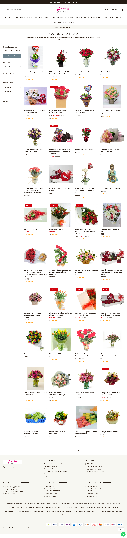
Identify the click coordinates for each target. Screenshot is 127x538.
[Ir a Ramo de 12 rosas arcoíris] (35, 339)
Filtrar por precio (9, 73)
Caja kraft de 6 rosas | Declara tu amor (58, 112)
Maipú (62, 511)
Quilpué (32, 503)
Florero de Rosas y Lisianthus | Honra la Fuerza (35, 151)
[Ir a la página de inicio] (63, 9)
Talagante (103, 511)
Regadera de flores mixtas (110, 111)
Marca (5, 78)
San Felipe (75, 503)
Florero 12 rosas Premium (84, 72)
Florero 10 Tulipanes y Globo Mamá (35, 73)
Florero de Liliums (56, 229)
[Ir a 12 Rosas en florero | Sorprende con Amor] (86, 339)
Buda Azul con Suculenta (110, 188)
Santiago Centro (68, 507)
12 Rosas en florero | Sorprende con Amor (83, 355)
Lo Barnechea (39, 507)
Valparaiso (19, 503)
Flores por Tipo (19, 17)
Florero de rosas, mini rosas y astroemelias (35, 394)
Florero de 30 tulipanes (58, 354)
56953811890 (91, 464)
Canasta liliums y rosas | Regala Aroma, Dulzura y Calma (33, 315)
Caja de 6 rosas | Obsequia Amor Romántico (85, 314)
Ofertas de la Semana (82, 17)
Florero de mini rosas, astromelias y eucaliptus (109, 355)
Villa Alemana (41, 503)
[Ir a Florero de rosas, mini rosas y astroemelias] (35, 378)
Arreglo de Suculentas (109, 432)
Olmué (55, 503)
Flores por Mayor (69, 23)
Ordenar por (7, 62)
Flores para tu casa (97, 17)
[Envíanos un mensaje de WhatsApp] (123, 534)
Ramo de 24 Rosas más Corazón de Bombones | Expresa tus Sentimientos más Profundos (35, 273)
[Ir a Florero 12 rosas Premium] (86, 57)
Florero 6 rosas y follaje (84, 149)
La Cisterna (28, 511)
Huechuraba (55, 511)
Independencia (90, 507)
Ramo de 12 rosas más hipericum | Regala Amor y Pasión (85, 231)
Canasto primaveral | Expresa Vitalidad (86, 271)
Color (5, 102)
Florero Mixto (105, 72)
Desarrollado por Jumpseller (30, 528)
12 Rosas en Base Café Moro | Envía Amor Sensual (60, 73)
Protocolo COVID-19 (50, 466)
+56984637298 (92, 486)
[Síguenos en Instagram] (11, 467)
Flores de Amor (109, 17)
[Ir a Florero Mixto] (112, 57)
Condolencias (57, 23)
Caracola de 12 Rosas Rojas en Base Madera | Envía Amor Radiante (60, 272)
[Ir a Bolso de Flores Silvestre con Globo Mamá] (86, 96)
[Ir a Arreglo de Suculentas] (112, 417)
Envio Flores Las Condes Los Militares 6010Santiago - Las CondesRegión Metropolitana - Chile (96, 468)
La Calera (67, 503)
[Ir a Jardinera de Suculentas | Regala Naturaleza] (35, 417)
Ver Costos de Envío (82, 2)
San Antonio (83, 503)
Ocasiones (8, 17)
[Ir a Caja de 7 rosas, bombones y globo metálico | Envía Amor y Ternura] (112, 256)
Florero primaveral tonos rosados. (84, 394)
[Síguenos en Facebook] (13, 467)
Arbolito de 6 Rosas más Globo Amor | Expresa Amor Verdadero (86, 190)
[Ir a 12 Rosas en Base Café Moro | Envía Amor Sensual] (61, 57)
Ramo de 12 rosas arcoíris (34, 354)
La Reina (31, 507)
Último (80, 451)
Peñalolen (48, 507)
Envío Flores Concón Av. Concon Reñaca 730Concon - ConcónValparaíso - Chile (53, 491)
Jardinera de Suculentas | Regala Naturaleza (33, 433)
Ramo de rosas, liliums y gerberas (109, 230)
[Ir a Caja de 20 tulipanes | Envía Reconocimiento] (86, 417)
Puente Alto (115, 507)
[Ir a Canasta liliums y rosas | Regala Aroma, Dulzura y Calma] (35, 298)
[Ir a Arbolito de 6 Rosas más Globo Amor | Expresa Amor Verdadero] (86, 174)
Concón (26, 503)
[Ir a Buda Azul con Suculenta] (112, 174)
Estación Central (79, 507)
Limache (48, 503)
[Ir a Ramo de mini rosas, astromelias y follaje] (61, 378)
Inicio (56, 27)
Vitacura (19, 507)
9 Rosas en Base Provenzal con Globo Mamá (34, 112)
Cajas (35, 17)
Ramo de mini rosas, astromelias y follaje (57, 394)
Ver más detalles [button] (10, 493)
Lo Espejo (58, 515)
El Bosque (37, 511)
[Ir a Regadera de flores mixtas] (112, 96)
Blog (45, 476)
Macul (59, 507)
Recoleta (82, 511)
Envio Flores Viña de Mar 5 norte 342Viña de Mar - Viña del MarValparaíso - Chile (95, 491)
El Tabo (97, 503)
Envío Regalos (69, 17)
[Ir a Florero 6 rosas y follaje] (86, 135)
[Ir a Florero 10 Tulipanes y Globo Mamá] (35, 57)
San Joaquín (111, 511)
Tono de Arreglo (9, 87)
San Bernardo (9, 511)
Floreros (47, 17)
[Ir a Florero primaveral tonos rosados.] (86, 378)
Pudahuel (68, 511)
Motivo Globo (8, 83)
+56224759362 (51, 486)
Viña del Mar (11, 503)
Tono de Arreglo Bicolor (9, 92)
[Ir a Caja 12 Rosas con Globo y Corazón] (61, 174)
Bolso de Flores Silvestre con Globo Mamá (86, 112)
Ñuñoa (25, 507)
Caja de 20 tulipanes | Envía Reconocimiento (86, 433)
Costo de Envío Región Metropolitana (55, 471)
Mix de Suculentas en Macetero (57, 433)
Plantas (29, 17)
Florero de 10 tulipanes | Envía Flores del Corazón (60, 314)
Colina (54, 507)
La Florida (107, 507)
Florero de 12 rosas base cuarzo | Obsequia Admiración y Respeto (33, 190)
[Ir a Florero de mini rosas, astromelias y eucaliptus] (112, 339)
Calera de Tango (67, 515)
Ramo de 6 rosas (30, 229)
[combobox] (13, 10)
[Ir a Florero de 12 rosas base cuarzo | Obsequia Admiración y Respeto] (35, 174)
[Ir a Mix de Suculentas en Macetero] (61, 417)
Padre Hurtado (19, 511)
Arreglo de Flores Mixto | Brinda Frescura (110, 394)
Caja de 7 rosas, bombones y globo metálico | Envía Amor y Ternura (112, 272)
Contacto (119, 17)
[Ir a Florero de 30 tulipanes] (61, 339)
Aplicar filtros (12, 56)
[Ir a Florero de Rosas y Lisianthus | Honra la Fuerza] (35, 135)
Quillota (60, 503)
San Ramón (94, 511)
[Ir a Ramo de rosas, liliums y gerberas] (112, 215)
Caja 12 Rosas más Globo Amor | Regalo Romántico (110, 314)
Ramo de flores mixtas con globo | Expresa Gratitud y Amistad (59, 152)
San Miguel (99, 507)
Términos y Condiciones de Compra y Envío (57, 464)
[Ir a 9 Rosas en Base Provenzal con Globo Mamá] (35, 96)
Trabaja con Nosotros (50, 474)
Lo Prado (119, 511)
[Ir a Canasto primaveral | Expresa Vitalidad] (86, 256)
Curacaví (75, 511)
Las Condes (116, 503)
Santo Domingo (106, 503)
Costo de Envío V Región (51, 469)
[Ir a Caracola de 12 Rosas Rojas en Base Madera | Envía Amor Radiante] (61, 256)
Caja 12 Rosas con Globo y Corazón (59, 189)
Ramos (41, 17)
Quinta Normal (45, 511)
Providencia (11, 507)
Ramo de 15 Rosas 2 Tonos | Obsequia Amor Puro (111, 151)
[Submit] (4, 10)
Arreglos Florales (57, 17)
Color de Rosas (8, 97)
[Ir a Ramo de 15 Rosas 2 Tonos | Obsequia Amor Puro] (112, 135)
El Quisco (91, 503)
